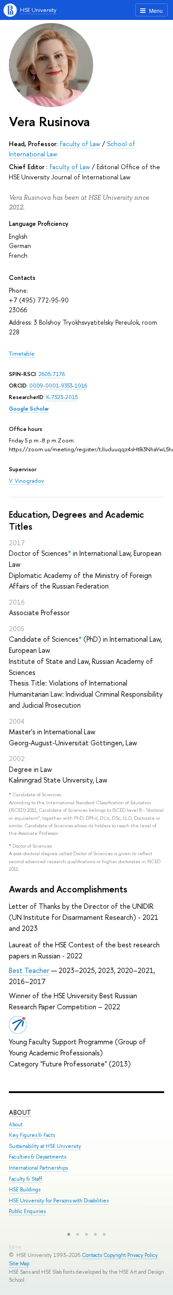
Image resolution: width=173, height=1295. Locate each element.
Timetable (22, 353)
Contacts (92, 1255)
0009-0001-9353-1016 (58, 385)
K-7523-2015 (62, 397)
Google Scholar (29, 408)
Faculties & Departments (37, 1156)
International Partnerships (38, 1167)
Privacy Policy (142, 1255)
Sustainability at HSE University (45, 1146)
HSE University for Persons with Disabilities (59, 1200)
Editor (15, 1247)
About (20, 1112)
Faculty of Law (80, 144)
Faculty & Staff (25, 1179)
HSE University (38, 10)
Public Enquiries (27, 1211)
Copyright (114, 1255)
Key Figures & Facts (32, 1135)
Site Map (19, 1263)
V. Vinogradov (26, 481)
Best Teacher (29, 970)
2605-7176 (52, 374)
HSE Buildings (24, 1189)
